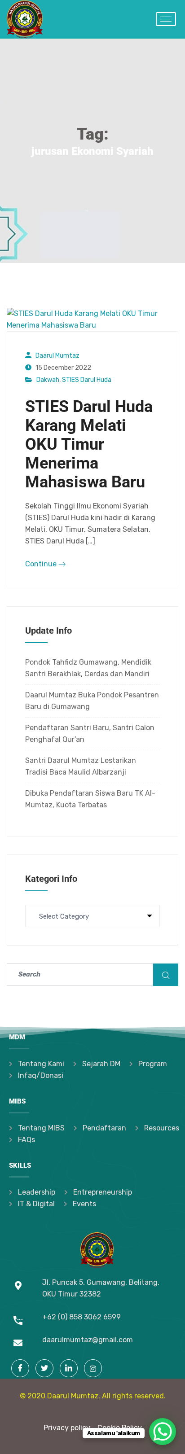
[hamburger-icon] (166, 19)
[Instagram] (93, 1368)
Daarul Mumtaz (57, 355)
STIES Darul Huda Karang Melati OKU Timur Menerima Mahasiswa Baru (89, 444)
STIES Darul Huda (86, 380)
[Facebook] (20, 1368)
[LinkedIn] (69, 1368)
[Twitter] (44, 1368)
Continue (41, 564)
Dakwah (47, 380)
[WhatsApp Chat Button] (162, 1431)
